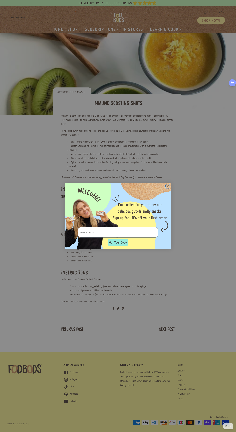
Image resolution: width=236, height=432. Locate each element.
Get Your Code (118, 242)
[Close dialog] (167, 186)
